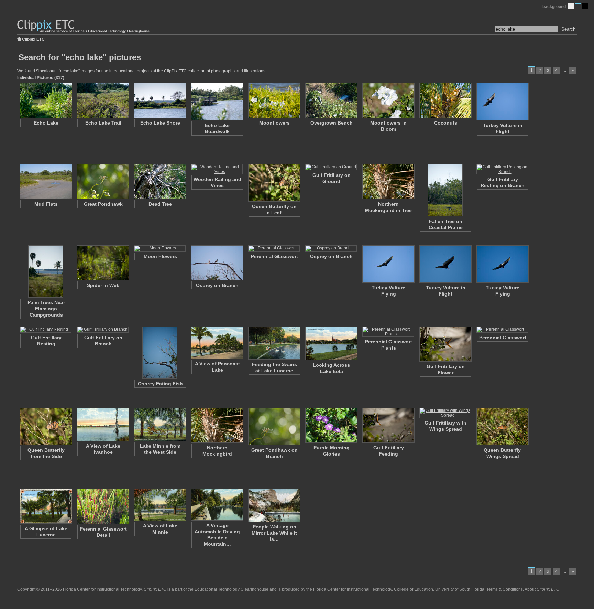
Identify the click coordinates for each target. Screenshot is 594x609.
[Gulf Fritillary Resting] (46, 330)
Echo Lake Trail (103, 123)
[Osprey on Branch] (217, 262)
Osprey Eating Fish (160, 383)
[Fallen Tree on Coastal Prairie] (445, 190)
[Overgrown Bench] (331, 100)
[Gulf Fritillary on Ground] (331, 167)
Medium (578, 6)
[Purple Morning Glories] (331, 425)
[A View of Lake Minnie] (160, 505)
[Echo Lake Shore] (160, 100)
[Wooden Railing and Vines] (217, 169)
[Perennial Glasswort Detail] (103, 506)
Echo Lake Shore (160, 123)
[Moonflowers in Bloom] (388, 100)
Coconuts (445, 123)
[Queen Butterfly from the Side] (46, 426)
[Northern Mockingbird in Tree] (388, 181)
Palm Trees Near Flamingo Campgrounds (46, 309)
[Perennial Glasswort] (274, 248)
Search (568, 29)
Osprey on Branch (217, 285)
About (542, 589)
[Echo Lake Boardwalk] (217, 101)
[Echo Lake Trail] (103, 100)
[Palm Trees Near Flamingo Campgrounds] (46, 271)
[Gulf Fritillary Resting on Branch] (502, 169)
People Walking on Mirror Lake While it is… (274, 533)
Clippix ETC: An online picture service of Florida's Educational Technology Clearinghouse (84, 26)
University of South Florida (459, 589)
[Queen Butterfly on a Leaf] (274, 183)
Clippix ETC (33, 39)
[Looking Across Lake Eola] (331, 343)
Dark (585, 6)
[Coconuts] (445, 100)
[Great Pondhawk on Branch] (274, 426)
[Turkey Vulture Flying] (388, 264)
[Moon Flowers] (160, 248)
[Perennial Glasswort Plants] (388, 332)
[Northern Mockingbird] (217, 425)
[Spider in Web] (103, 262)
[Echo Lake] (46, 100)
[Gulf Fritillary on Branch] (103, 330)
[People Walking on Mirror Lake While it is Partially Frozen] (274, 505)
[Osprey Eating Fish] (160, 353)
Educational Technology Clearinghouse (231, 589)
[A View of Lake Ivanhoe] (103, 424)
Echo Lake (46, 123)
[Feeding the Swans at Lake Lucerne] (274, 343)
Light (571, 6)
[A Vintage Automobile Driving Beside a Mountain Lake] (217, 505)
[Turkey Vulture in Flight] (502, 101)
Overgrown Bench (331, 123)
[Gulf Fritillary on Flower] (445, 344)
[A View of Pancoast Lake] (217, 343)
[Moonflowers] (274, 100)
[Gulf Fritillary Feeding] (388, 425)
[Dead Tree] (160, 181)
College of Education (413, 589)
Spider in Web (103, 285)
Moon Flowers (160, 256)
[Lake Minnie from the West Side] (160, 424)
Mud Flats (46, 204)
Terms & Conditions (504, 589)
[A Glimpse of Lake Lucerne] (46, 506)
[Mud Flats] (46, 181)
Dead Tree (160, 204)
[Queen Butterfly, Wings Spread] (502, 426)
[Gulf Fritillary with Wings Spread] (445, 413)
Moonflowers (274, 123)
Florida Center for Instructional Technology (102, 589)
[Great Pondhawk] (103, 181)
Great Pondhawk (103, 204)
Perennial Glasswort (274, 256)
